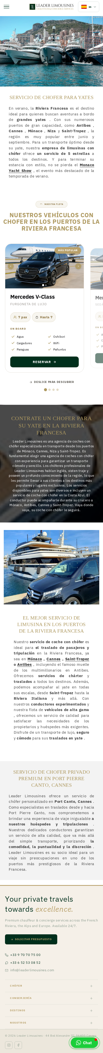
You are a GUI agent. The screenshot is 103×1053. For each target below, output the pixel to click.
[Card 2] (49, 390)
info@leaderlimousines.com (32, 970)
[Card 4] (57, 390)
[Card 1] (45, 389)
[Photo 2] (46, 285)
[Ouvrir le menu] (6, 7)
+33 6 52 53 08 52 (25, 962)
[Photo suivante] (78, 266)
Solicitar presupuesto (33, 939)
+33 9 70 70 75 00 (25, 955)
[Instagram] (8, 1045)
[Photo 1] (43, 285)
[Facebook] (18, 1045)
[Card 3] (53, 390)
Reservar (42, 362)
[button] (84, 1042)
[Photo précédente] (11, 266)
